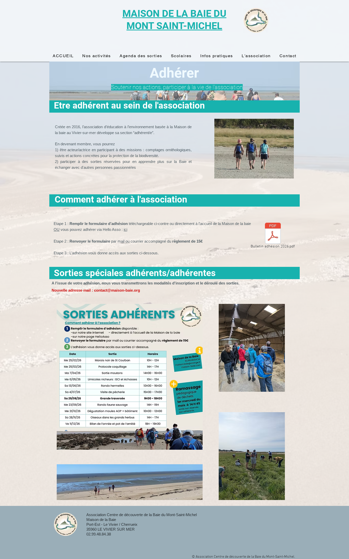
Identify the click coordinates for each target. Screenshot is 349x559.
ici (125, 229)
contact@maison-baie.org (117, 290)
